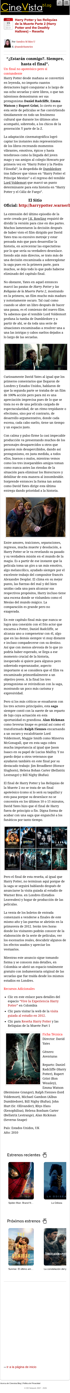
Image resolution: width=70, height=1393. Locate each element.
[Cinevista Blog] (26, 11)
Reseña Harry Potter (36, 1021)
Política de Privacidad (31, 1383)
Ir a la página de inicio (21, 1367)
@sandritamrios (24, 46)
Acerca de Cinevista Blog (10, 1383)
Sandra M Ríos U (25, 41)
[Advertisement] (35, 1319)
